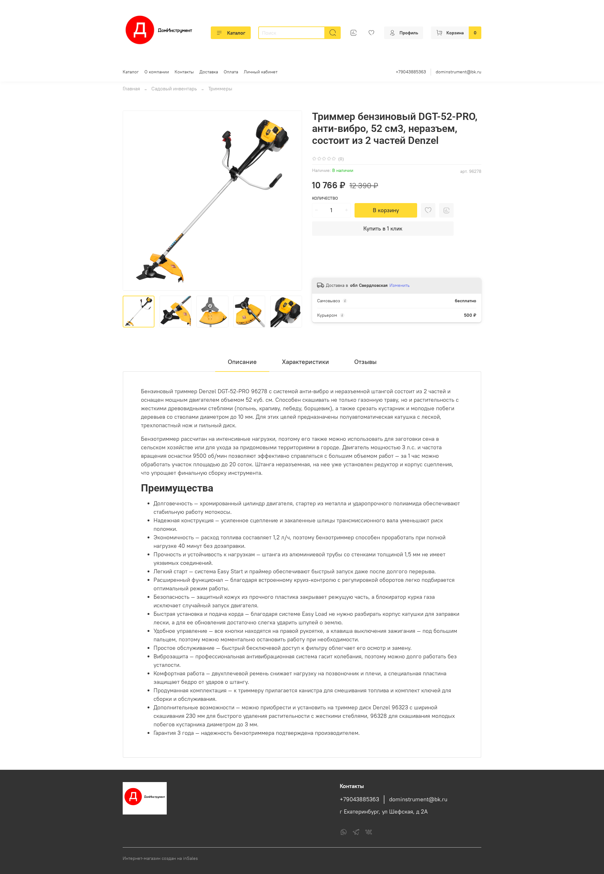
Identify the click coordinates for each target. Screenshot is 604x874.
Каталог (236, 33)
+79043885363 (411, 72)
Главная (131, 88)
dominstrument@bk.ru (458, 72)
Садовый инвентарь (174, 88)
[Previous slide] (132, 200)
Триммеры (220, 88)
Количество (325, 198)
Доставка (208, 72)
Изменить (399, 285)
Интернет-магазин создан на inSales (160, 858)
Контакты (184, 72)
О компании (156, 72)
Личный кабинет (260, 72)
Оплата (231, 72)
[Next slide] (291, 200)
